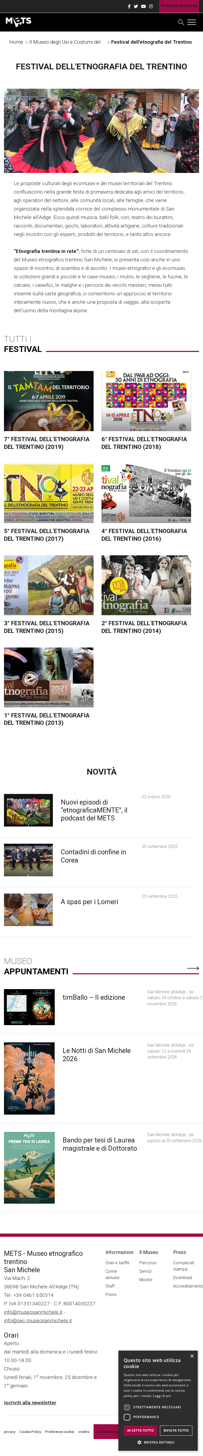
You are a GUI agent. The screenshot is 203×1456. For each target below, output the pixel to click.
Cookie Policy (30, 1432)
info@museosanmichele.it (33, 1312)
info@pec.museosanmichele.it (38, 1320)
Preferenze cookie (59, 1432)
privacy (9, 1432)
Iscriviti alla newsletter (30, 1403)
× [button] (192, 1356)
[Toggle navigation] (191, 22)
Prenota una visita (179, 5)
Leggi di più (162, 1396)
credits (83, 1432)
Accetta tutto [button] (140, 1430)
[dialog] (158, 1401)
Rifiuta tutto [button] (176, 1430)
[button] (158, 1442)
